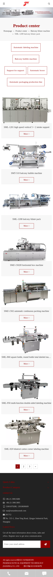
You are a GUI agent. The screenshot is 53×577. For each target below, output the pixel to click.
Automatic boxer (37, 70)
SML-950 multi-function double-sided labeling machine (26, 403)
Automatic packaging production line (25, 82)
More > (27, 134)
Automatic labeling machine (25, 47)
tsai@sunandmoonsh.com (16, 511)
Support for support (15, 70)
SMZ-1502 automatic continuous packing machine (26, 311)
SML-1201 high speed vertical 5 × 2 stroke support (26, 127)
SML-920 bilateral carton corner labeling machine (26, 449)
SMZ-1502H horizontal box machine (26, 265)
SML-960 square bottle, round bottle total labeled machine (26, 357)
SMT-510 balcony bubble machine (26, 173)
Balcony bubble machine (26, 59)
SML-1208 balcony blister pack (26, 219)
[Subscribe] (45, 544)
